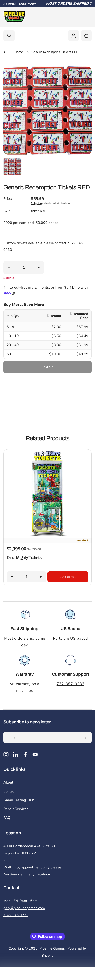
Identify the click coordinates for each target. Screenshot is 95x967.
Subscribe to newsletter (27, 721)
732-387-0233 (70, 684)
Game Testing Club (18, 800)
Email (27, 874)
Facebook (43, 874)
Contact (9, 791)
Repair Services (15, 809)
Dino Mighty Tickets (24, 557)
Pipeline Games (52, 948)
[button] (12, 166)
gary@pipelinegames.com (24, 908)
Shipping (36, 203)
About (8, 782)
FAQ (6, 817)
